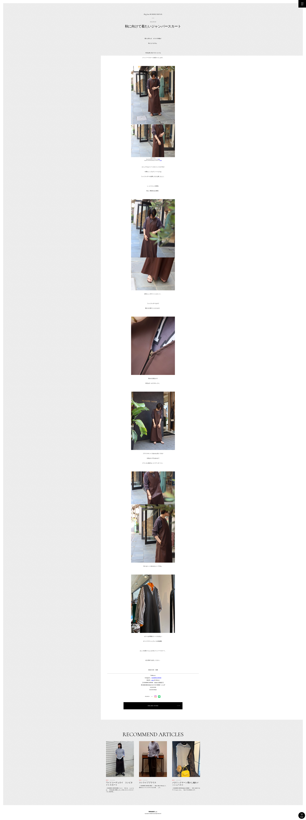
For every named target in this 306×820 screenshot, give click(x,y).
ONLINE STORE (301, 815)
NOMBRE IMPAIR (156, 677)
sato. (152, 680)
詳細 (159, 159)
